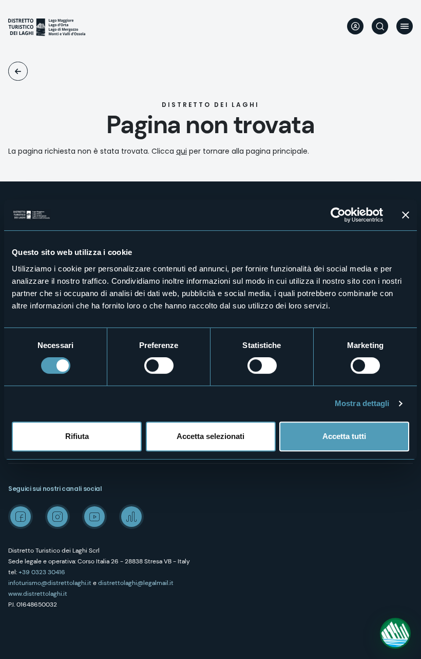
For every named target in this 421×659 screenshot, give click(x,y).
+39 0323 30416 (41, 572)
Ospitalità (18, 71)
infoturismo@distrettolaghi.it (49, 583)
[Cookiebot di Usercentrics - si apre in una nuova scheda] (338, 215)
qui (181, 151)
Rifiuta (77, 436)
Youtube (94, 516)
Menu (404, 26)
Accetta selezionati (210, 436)
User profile (355, 26)
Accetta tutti (344, 436)
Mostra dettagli (362, 403)
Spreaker (131, 516)
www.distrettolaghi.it (37, 594)
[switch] (159, 365)
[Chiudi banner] (405, 214)
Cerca (380, 26)
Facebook (20, 516)
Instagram (57, 516)
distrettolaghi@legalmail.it (136, 583)
